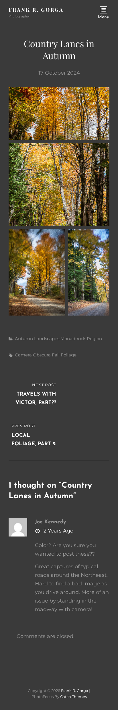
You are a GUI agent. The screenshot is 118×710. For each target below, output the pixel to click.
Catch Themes (73, 696)
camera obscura (33, 355)
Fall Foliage (64, 355)
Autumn (24, 338)
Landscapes (46, 338)
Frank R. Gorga (36, 9)
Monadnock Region (81, 338)
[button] (59, 113)
